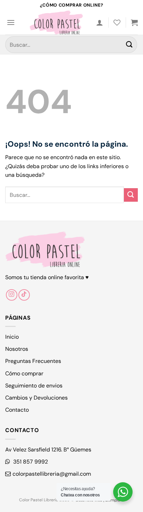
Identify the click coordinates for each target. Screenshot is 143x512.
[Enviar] (129, 44)
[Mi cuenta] (99, 22)
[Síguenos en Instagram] (11, 295)
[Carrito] (134, 22)
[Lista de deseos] (116, 22)
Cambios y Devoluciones (36, 397)
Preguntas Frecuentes (33, 361)
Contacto (17, 409)
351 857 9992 (30, 461)
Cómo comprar (24, 373)
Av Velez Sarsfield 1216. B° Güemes (48, 449)
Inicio (12, 336)
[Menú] (11, 22)
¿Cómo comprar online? (71, 5)
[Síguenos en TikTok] (24, 295)
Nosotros (16, 349)
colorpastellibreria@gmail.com (51, 473)
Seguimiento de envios (33, 385)
